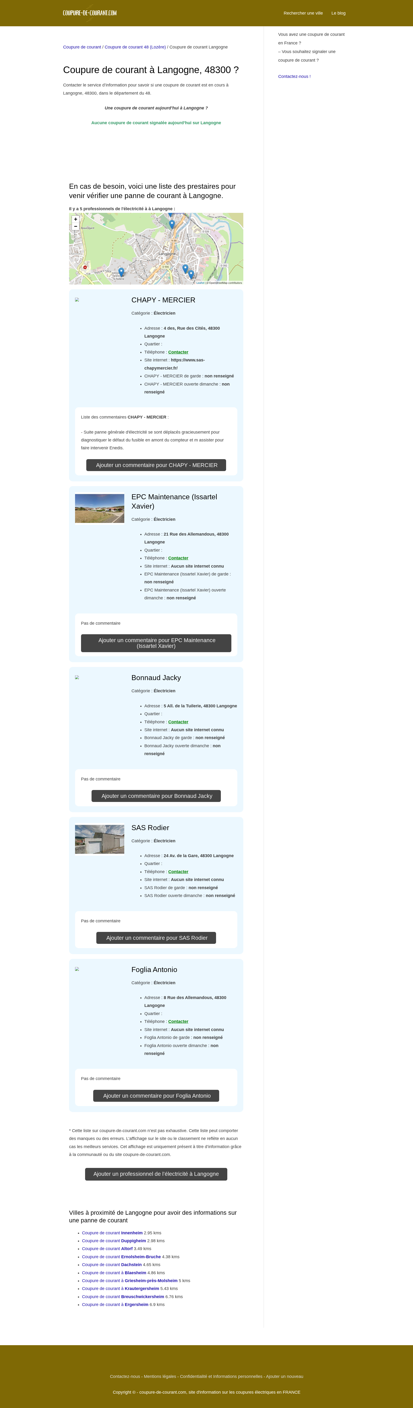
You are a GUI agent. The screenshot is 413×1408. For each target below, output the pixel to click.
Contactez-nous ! (294, 76)
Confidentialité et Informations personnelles (221, 1376)
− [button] (75, 226)
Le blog (338, 13)
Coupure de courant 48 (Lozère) (135, 47)
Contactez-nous (125, 1376)
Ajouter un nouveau (284, 1376)
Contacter (178, 352)
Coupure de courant (82, 47)
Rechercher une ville (303, 13)
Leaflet (200, 283)
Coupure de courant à (114, 1272)
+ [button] (75, 219)
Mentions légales (160, 1376)
